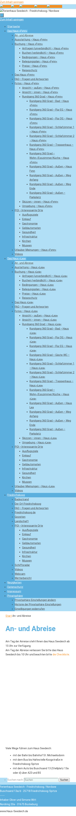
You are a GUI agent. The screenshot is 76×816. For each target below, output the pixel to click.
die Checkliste (61, 654)
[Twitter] (40, 6)
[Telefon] (5, 6)
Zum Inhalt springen (12, 2)
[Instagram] (54, 6)
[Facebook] (26, 6)
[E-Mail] (15, 6)
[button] (15, 595)
